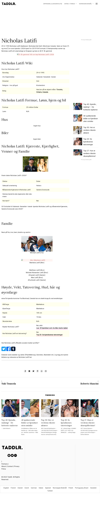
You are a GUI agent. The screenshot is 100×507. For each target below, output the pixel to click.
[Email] (15, 455)
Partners (4, 464)
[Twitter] (12, 455)
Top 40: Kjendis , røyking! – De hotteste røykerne (90, 107)
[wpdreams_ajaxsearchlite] (52, 3)
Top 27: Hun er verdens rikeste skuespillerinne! (89, 153)
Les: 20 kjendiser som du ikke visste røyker (52, 328)
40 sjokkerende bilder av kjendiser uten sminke (90, 118)
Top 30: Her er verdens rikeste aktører (89, 130)
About (3, 466)
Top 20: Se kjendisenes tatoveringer (49, 335)
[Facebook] (9, 455)
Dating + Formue (69, 3)
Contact (10, 466)
